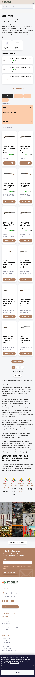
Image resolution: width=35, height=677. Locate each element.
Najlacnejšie (18, 96)
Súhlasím (17, 672)
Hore (19, 375)
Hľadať (31, 6)
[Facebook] (3, 600)
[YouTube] (12, 600)
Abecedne (5, 100)
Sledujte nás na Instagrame (19, 542)
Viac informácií (14, 663)
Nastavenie (17, 667)
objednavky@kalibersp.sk (12, 593)
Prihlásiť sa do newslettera (10, 572)
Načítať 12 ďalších (17, 361)
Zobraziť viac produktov (17, 88)
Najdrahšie (27, 96)
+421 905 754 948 (10, 596)
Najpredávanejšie (8, 96)
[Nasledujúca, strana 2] (17, 367)
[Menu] (33, 2)
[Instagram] (7, 600)
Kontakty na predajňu (10, 606)
